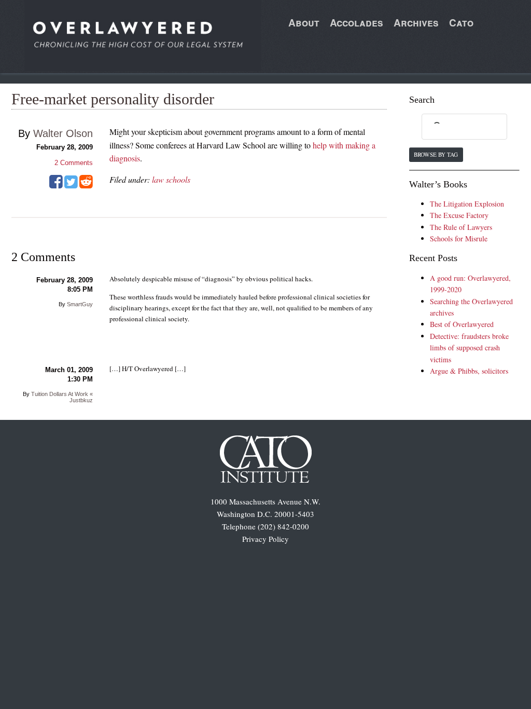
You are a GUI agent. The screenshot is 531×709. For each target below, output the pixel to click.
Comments (73, 163)
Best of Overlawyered (462, 324)
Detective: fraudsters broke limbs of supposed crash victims (469, 347)
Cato (461, 23)
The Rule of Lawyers (461, 227)
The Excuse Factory (459, 215)
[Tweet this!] (71, 185)
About (303, 23)
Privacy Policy (265, 539)
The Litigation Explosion (467, 204)
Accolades (356, 23)
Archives (416, 23)
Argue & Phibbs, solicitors (469, 371)
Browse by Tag (436, 154)
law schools (171, 179)
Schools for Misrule (458, 238)
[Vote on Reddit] (86, 185)
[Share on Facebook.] (56, 185)
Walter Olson (63, 133)
